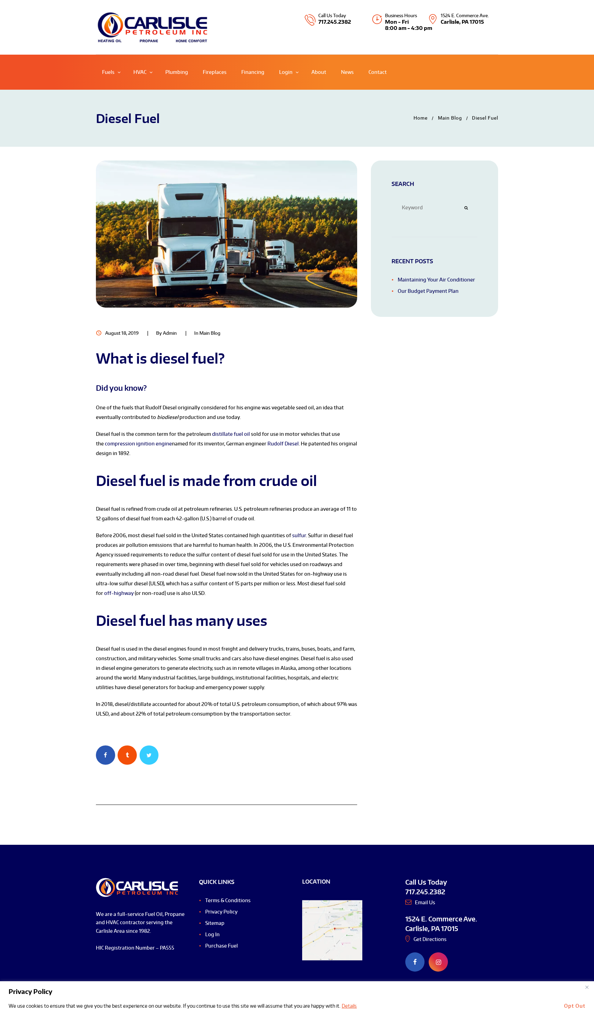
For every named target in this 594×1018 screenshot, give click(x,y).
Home (421, 118)
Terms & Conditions (228, 900)
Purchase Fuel (221, 946)
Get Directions (430, 939)
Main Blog (450, 118)
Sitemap (214, 923)
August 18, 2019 (122, 333)
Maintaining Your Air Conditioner (436, 280)
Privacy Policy (221, 912)
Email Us (425, 902)
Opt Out (574, 1006)
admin (170, 333)
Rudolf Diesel (283, 443)
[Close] (587, 987)
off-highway (119, 593)
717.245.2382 (334, 22)
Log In (212, 934)
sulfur (299, 535)
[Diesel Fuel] (226, 234)
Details (349, 1006)
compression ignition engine (138, 443)
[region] (297, 999)
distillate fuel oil (231, 434)
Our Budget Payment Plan (428, 291)
